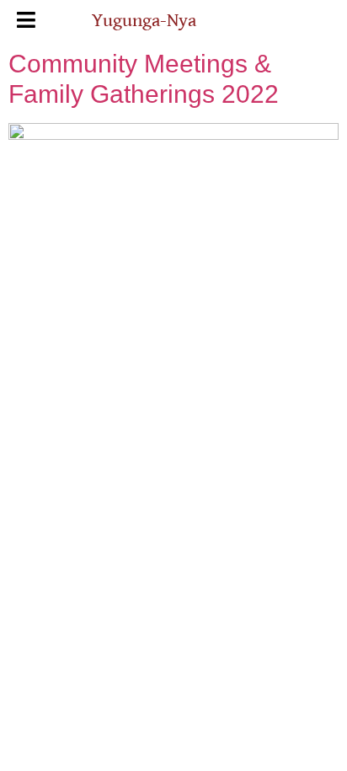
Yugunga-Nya (144, 20)
